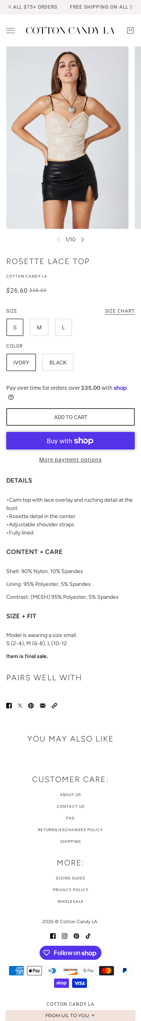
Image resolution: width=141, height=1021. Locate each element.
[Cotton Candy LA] (70, 30)
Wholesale (71, 901)
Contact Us (71, 806)
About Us (70, 795)
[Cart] (130, 30)
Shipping (70, 841)
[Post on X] (20, 705)
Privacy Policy (71, 890)
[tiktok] (88, 935)
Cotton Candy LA (26, 276)
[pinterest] (76, 935)
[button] (54, 705)
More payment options (70, 460)
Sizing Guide (70, 878)
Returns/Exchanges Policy (70, 830)
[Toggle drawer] (10, 30)
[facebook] (53, 935)
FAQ (70, 818)
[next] (83, 239)
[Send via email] (43, 705)
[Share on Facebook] (9, 705)
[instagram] (64, 935)
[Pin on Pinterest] (31, 705)
